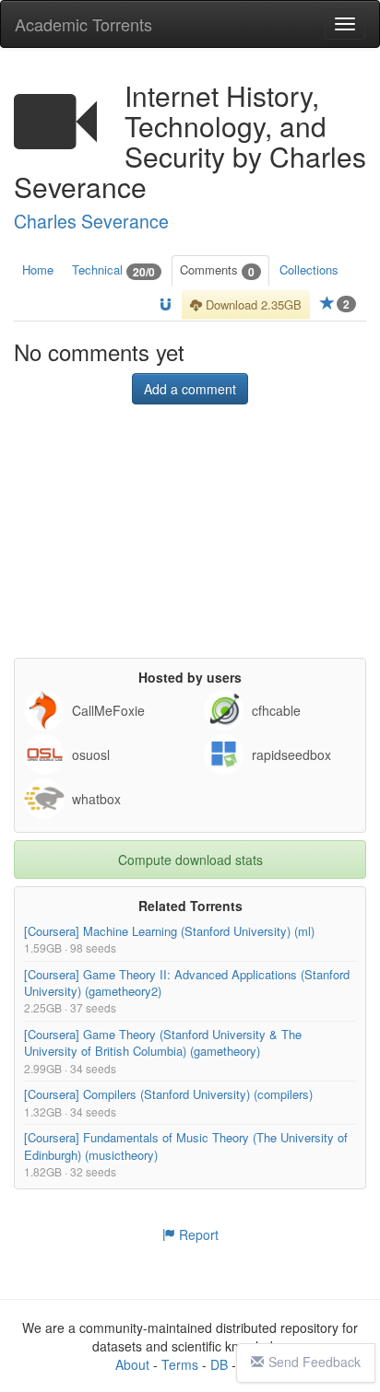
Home (37, 269)
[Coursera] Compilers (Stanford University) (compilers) (168, 1095)
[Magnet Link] (165, 305)
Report (197, 1234)
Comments (217, 270)
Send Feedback (314, 1361)
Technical (113, 270)
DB (219, 1364)
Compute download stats (190, 860)
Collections (308, 269)
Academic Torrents (83, 24)
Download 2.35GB (252, 304)
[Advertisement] (190, 543)
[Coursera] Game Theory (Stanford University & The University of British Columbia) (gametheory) (163, 1043)
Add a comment (190, 389)
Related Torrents (190, 906)
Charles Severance (91, 221)
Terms (179, 1364)
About (132, 1364)
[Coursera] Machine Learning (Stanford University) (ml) (169, 932)
